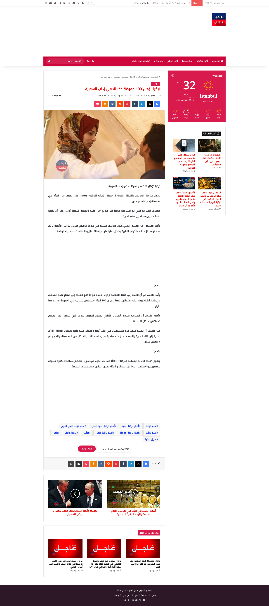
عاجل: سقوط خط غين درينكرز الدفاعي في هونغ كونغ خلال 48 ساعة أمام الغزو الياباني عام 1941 (105, 564)
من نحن (126, 595)
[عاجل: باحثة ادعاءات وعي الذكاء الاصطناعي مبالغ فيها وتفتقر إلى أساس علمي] (65, 548)
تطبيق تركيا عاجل (141, 61)
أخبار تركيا (203, 61)
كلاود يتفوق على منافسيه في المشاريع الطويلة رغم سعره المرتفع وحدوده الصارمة (184, 161)
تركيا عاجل (71, 432)
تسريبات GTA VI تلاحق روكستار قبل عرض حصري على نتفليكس (162, 3)
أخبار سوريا (187, 61)
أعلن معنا (117, 595)
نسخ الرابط (87, 449)
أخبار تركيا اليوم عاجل (103, 426)
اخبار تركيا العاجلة (129, 432)
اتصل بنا (152, 595)
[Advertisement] (103, 31)
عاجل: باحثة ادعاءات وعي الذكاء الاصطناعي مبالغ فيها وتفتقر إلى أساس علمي (66, 564)
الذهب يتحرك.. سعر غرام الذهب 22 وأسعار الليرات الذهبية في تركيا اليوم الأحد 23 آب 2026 (210, 199)
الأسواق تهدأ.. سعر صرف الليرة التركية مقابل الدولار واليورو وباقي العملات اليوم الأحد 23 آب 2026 (185, 199)
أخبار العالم (173, 61)
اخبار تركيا (151, 432)
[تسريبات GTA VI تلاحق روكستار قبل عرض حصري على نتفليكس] (209, 145)
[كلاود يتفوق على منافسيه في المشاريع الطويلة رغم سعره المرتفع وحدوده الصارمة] (184, 145)
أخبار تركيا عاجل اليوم (73, 426)
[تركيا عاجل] (219, 19)
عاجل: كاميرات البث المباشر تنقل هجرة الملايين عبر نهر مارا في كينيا (144, 564)
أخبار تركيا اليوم (130, 426)
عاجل (55, 432)
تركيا (86, 432)
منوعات (159, 61)
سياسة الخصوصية (139, 595)
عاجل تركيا (151, 439)
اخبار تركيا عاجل (104, 432)
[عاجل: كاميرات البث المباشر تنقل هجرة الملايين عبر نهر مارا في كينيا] (143, 548)
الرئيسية (216, 61)
